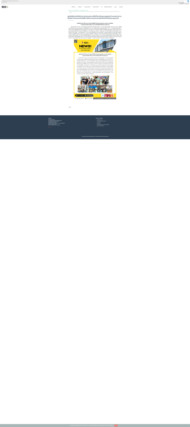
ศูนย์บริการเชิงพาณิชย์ (108, 6)
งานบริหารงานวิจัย (87, 6)
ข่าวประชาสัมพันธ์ (75, 10)
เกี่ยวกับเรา (73, 6)
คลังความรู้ (121, 6)
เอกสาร (115, 6)
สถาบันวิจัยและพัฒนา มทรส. (101, 120)
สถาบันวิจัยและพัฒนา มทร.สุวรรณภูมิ (103, 124)
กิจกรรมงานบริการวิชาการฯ (83, 10)
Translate (187, 3)
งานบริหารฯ (80, 6)
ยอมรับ (116, 425)
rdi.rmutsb (98, 123)
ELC (102, 6)
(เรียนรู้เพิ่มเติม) (111, 425)
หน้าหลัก (69, 10)
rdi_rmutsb (99, 122)
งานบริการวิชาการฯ (96, 6)
